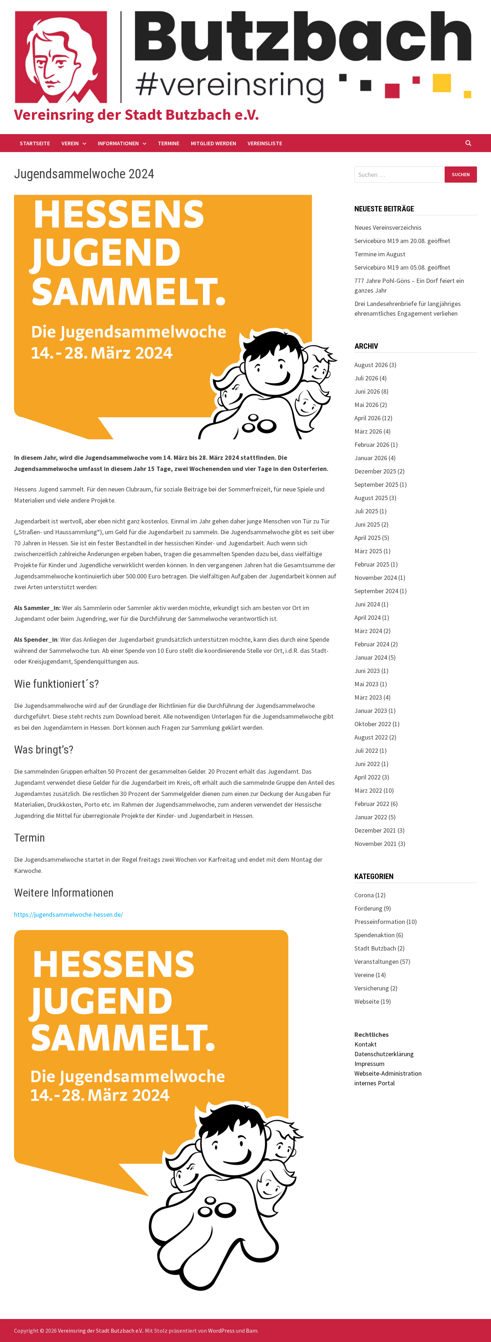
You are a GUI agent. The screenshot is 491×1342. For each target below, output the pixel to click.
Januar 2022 (370, 817)
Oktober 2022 (372, 724)
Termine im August (379, 254)
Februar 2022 (371, 804)
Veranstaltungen (376, 961)
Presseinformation (379, 921)
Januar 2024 (370, 657)
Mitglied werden (213, 143)
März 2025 (368, 551)
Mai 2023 (366, 684)
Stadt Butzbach (375, 948)
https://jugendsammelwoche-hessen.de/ (68, 914)
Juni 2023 (367, 671)
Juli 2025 (366, 511)
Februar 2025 (371, 564)
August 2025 (371, 498)
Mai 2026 (366, 404)
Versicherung (371, 988)
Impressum (369, 1063)
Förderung (368, 908)
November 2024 (375, 577)
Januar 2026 (370, 458)
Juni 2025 (367, 524)
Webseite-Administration (388, 1073)
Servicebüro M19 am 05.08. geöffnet (402, 267)
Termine (168, 143)
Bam (251, 1330)
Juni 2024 (367, 604)
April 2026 (367, 418)
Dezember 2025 (375, 471)
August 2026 (371, 365)
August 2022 (371, 737)
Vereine (364, 975)
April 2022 (367, 777)
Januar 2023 (370, 710)
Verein (70, 143)
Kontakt (365, 1044)
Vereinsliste (265, 143)
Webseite (366, 1001)
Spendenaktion (374, 935)
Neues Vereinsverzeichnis (388, 227)
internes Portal (374, 1083)
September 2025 (376, 484)
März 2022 (368, 790)
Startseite (35, 143)
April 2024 (367, 617)
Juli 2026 (366, 378)
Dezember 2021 (375, 830)
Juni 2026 (367, 391)
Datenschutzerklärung (384, 1054)
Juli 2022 (366, 750)
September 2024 (376, 591)
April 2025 (367, 537)
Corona (364, 895)
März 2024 (368, 631)
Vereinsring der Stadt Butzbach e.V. (137, 114)
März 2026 (368, 431)
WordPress (221, 1330)
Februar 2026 (371, 444)
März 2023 (368, 697)
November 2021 (375, 843)
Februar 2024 (371, 644)
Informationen (118, 143)
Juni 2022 (367, 764)
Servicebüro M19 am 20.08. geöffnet (402, 241)
